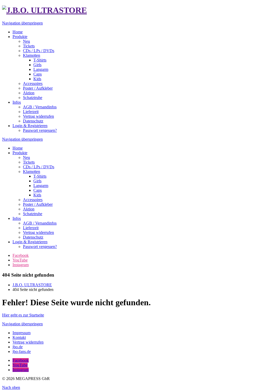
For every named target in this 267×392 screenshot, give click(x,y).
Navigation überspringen (22, 23)
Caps (37, 190)
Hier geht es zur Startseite (23, 315)
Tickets (29, 162)
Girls (37, 181)
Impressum (22, 333)
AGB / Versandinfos (40, 223)
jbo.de (18, 347)
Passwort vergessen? (40, 246)
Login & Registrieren (30, 242)
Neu (26, 157)
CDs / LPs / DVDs (38, 167)
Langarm (40, 185)
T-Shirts (39, 176)
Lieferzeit (31, 228)
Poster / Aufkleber (38, 204)
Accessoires (33, 199)
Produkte (20, 153)
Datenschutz (33, 237)
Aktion (28, 209)
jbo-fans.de (22, 351)
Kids (37, 195)
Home (18, 148)
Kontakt (19, 337)
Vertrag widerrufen (38, 232)
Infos (17, 218)
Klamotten (31, 171)
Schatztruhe (32, 213)
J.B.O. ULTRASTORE (32, 285)
